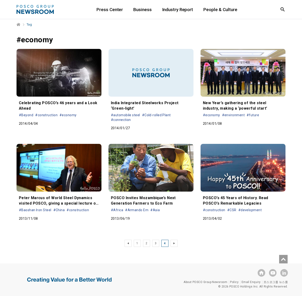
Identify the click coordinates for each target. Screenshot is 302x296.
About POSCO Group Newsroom (205, 282)
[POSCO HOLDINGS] (261, 273)
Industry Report (177, 9)
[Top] (283, 259)
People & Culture (220, 9)
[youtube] (273, 273)
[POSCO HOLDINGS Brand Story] (69, 283)
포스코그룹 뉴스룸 (276, 282)
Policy (234, 282)
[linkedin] (284, 273)
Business (142, 9)
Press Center (109, 9)
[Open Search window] (282, 9)
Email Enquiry (251, 282)
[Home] (19, 24)
